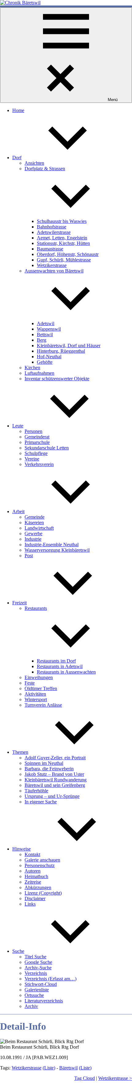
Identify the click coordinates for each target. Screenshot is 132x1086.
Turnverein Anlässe (43, 705)
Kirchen (32, 367)
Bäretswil (68, 1067)
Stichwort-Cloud (41, 984)
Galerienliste (37, 989)
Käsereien (34, 522)
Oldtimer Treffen (41, 688)
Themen (20, 752)
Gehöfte (44, 362)
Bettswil (45, 334)
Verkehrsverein (39, 464)
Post (29, 555)
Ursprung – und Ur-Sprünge (52, 796)
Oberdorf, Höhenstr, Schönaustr (68, 254)
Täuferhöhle (36, 790)
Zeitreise (33, 882)
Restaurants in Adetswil (60, 666)
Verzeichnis (36, 973)
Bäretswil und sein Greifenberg (55, 785)
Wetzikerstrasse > (115, 1078)
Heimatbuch (36, 876)
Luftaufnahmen (39, 373)
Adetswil (45, 323)
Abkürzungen (38, 887)
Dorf (16, 157)
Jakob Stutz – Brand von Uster (54, 774)
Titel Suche (35, 956)
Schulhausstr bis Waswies (62, 221)
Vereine (32, 458)
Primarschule (37, 442)
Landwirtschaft (39, 528)
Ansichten (34, 163)
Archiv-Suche (38, 967)
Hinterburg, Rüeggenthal (61, 351)
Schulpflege (36, 453)
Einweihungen (39, 677)
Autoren (33, 871)
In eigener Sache (41, 801)
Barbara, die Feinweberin (49, 768)
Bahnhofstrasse (51, 226)
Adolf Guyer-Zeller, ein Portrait (55, 757)
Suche (18, 951)
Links (30, 904)
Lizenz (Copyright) (43, 893)
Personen (33, 431)
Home (18, 110)
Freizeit (19, 602)
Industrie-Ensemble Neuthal (52, 544)
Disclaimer (35, 898)
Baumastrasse (50, 248)
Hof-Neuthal (49, 356)
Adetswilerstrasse (54, 232)
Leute (17, 425)
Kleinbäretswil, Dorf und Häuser (68, 345)
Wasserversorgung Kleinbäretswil (57, 550)
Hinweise (21, 848)
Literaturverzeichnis (44, 1000)
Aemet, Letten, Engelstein (62, 237)
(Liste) (49, 1067)
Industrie (33, 539)
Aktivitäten (35, 694)
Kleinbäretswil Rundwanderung (56, 779)
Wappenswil (49, 329)
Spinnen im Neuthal (44, 763)
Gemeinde (35, 517)
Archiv (31, 1006)
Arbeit (18, 511)
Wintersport (36, 699)
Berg (41, 340)
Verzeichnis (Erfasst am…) (50, 978)
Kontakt (32, 854)
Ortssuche (34, 995)
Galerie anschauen (42, 859)
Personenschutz (40, 865)
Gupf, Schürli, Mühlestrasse (64, 259)
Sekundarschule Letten (47, 447)
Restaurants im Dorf (56, 660)
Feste (30, 683)
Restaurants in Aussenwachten (66, 672)
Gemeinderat (37, 436)
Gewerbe (33, 533)
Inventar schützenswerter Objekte (57, 378)
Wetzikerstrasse (52, 265)
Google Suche (38, 962)
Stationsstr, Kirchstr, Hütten (63, 243)
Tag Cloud (84, 1078)
